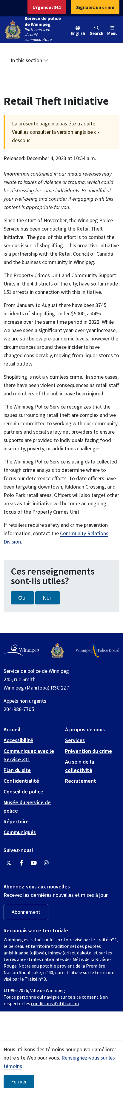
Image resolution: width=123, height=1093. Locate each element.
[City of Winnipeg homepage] (21, 650)
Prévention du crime (88, 750)
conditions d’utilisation (55, 1003)
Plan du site (17, 770)
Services (75, 740)
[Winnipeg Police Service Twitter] (9, 863)
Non (48, 598)
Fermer (19, 1081)
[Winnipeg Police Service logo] (57, 650)
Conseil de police (23, 791)
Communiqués (20, 832)
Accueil (12, 729)
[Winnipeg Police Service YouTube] (34, 863)
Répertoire (16, 821)
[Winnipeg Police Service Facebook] (21, 863)
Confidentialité (21, 780)
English (78, 33)
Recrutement (80, 780)
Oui (22, 598)
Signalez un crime (95, 7)
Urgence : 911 (47, 7)
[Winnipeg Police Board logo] (97, 650)
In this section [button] (27, 60)
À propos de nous (85, 729)
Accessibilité (18, 740)
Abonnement (26, 911)
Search (96, 33)
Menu (112, 33)
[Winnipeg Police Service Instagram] (46, 863)
